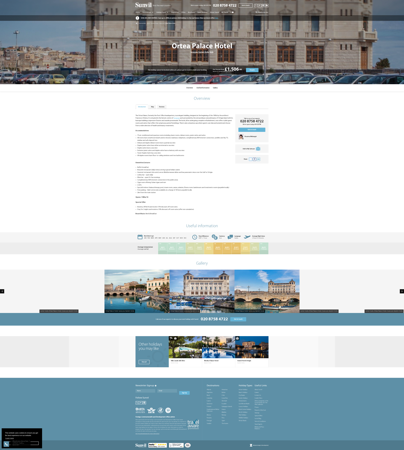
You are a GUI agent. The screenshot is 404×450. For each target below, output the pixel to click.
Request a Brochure (260, 410)
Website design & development (260, 445)
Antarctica (224, 389)
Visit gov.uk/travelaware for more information (147, 433)
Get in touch (246, 5)
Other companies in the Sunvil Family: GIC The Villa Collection (261, 402)
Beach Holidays (243, 392)
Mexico (209, 415)
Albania (209, 389)
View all (144, 362)
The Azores (225, 423)
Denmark (224, 401)
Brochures (191, 12)
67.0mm (254, 248)
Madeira (224, 412)
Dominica (209, 404)
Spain (223, 420)
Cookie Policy (258, 398)
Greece (224, 409)
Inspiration (175, 12)
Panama (209, 418)
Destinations (147, 12)
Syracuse (161, 23)
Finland (209, 406)
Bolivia (223, 392)
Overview (189, 88)
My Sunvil (224, 12)
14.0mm (199, 248)
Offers (183, 12)
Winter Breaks (243, 420)
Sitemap (257, 413)
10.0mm (208, 248)
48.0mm (245, 248)
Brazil (208, 395)
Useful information (202, 88)
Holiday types (161, 12)
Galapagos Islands (227, 406)
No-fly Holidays (243, 412)
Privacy (257, 407)
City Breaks (242, 395)
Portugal (209, 420)
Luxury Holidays (243, 406)
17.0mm (227, 248)
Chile (223, 395)
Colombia (209, 398)
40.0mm (172, 248)
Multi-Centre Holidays (245, 409)
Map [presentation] (152, 107)
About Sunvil (258, 389)
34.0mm (181, 248)
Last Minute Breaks (244, 404)
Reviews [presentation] (161, 107)
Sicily (148, 23)
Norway (224, 415)
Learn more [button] (9, 438)
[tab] (142, 107)
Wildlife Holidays (243, 418)
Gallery (215, 88)
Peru (223, 418)
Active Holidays (243, 389)
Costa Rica (225, 398)
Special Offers (258, 416)
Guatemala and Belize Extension (213, 410)
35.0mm (190, 248)
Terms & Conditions (260, 421)
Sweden (209, 423)
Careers (257, 392)
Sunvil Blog (258, 418)
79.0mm (264, 248)
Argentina (209, 392)
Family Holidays (243, 398)
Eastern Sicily (154, 23)
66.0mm (162, 248)
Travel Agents (258, 424)
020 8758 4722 (225, 6)
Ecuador (224, 404)
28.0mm (236, 248)
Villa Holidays (242, 415)
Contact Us (258, 395)
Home (138, 12)
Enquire (252, 70)
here (216, 18)
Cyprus (209, 401)
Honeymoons (243, 401)
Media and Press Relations (259, 428)
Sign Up (184, 393)
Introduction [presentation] (142, 107)
